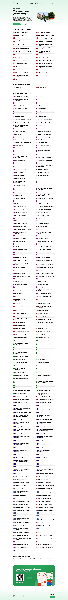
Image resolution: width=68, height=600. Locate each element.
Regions (31, 3)
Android (22, 582)
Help (13, 596)
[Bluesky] (51, 594)
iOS (19, 582)
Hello (14, 591)
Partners (36, 3)
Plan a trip (24, 24)
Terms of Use (25, 597)
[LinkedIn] (53, 594)
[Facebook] (52, 594)
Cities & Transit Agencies (38, 592)
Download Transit (17, 24)
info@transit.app (52, 592)
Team (24, 594)
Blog (41, 3)
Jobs (23, 595)
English (53, 3)
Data (35, 594)
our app (21, 21)
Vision (27, 3)
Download (52, 597)
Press (14, 595)
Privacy (24, 596)
